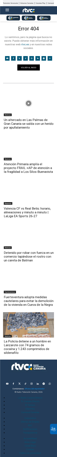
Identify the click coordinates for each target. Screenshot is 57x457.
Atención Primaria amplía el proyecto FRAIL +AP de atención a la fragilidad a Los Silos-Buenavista (28, 168)
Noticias (9, 76)
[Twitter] (19, 58)
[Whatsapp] (50, 58)
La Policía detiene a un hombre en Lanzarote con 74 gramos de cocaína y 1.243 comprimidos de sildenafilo (27, 347)
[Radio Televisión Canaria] (28, 366)
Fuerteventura (10, 292)
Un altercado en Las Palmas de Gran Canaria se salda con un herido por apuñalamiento (29, 123)
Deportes (8, 203)
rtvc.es (25, 44)
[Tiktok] (25, 58)
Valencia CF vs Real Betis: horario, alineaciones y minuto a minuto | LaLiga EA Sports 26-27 (27, 212)
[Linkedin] (37, 58)
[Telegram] (43, 58)
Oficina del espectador (35, 389)
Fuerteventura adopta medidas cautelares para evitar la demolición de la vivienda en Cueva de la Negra (29, 301)
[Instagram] (31, 58)
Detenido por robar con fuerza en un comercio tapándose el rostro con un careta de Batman (29, 256)
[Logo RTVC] (29, 10)
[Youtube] (7, 58)
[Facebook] (13, 58)
